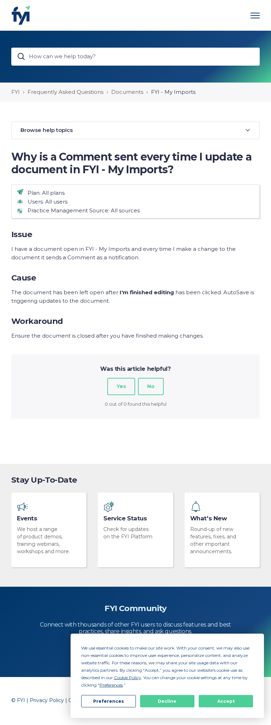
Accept (226, 701)
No (151, 386)
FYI (15, 92)
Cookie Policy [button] (127, 677)
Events (27, 518)
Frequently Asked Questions (65, 92)
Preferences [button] (111, 685)
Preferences (108, 701)
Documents (127, 92)
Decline (167, 701)
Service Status (125, 518)
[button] (135, 130)
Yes (121, 386)
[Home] (21, 15)
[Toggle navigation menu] (255, 16)
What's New (208, 518)
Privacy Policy (47, 700)
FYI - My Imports (173, 92)
